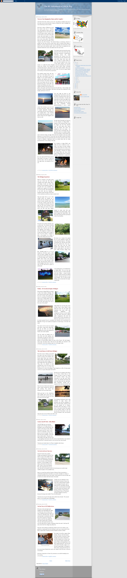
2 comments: (54, 344)
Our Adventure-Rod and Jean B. (81, 112)
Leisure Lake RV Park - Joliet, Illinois (46, 421)
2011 (76, 62)
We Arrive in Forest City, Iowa (44, 451)
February (77, 81)
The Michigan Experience (43, 177)
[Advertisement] (79, 141)
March (76, 79)
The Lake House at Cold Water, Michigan (47, 351)
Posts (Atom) (45, 563)
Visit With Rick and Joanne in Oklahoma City (83, 75)
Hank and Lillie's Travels (79, 111)
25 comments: (54, 444)
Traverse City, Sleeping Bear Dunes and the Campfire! (50, 19)
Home (51, 560)
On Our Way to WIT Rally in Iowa (45, 506)
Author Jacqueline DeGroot (80, 108)
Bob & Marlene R (78, 110)
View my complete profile (84, 96)
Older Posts (67, 560)
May (76, 78)
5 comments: (54, 415)
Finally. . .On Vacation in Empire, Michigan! (47, 288)
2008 (76, 86)
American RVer (84, 94)
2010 (76, 83)
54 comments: (54, 170)
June (76, 77)
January (77, 82)
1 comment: (54, 282)
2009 (76, 85)
